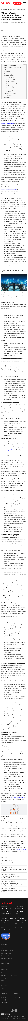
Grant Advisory (5, 963)
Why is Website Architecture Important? (12, 70)
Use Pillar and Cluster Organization (11, 94)
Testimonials (4, 1002)
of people (14, 189)
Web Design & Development (9, 22)
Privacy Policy (20, 1016)
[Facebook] (16, 1010)
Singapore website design (18, 797)
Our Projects (4, 1000)
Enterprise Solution (6, 956)
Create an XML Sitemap (12, 82)
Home (3, 9)
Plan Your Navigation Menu (12, 84)
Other (2, 988)
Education (4, 973)
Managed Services (6, 953)
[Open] (24, 3)
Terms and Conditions (10, 1016)
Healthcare (4, 985)
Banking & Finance (6, 978)
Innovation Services (6, 958)
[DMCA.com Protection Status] (5, 1014)
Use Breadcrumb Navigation (13, 79)
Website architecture (7, 124)
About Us (3, 997)
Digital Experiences (6, 948)
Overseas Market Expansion (8, 961)
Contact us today (21, 849)
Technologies (17, 997)
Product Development (7, 950)
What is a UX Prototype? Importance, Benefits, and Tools (11, 877)
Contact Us (17, 3)
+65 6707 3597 (18, 929)
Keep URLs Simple (10, 77)
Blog (7, 9)
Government (4, 983)
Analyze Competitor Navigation (11, 90)
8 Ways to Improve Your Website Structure (10, 74)
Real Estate (4, 980)
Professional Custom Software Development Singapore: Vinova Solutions (13, 884)
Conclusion (7, 97)
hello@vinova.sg (5, 929)
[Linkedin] (12, 1010)
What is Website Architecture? (12, 68)
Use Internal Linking (10, 88)
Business (16, 1000)
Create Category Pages (12, 86)
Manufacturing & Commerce (9, 975)
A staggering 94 (5, 189)
